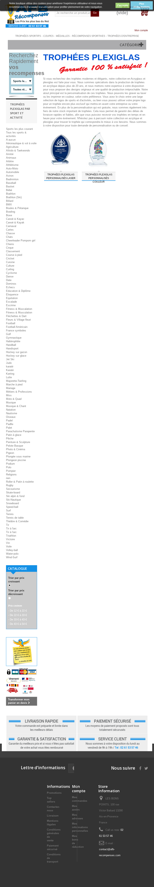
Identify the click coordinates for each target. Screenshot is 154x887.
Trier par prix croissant (16, 579)
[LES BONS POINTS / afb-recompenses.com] (27, 16)
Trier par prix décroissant (16, 592)
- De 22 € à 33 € (17, 615)
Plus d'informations (141, 5)
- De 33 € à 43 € (17, 619)
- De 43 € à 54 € (17, 623)
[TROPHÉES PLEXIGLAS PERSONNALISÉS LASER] (61, 149)
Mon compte (141, 30)
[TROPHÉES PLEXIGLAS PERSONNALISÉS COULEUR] (99, 149)
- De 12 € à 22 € (17, 610)
